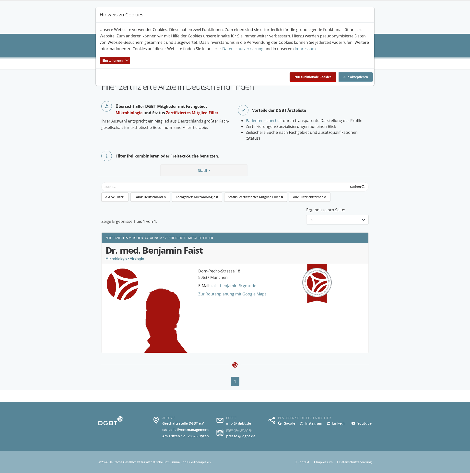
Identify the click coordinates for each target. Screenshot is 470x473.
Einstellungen (112, 60)
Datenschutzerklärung (242, 48)
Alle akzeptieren (355, 77)
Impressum (305, 48)
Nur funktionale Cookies (312, 77)
